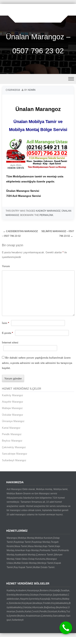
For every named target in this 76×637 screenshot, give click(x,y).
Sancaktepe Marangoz (14, 453)
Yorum (6, 266)
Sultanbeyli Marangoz (14, 460)
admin (31, 90)
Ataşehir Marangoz (12, 401)
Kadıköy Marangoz (12, 395)
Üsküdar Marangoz (12, 414)
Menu (38, 79)
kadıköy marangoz (48, 210)
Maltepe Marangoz (12, 408)
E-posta (7, 333)
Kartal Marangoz (11, 427)
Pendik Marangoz (12, 434)
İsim (5, 323)
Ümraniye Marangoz (13, 421)
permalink (46, 215)
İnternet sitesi (10, 342)
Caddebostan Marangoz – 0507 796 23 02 (20, 234)
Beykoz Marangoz (12, 440)
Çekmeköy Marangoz (14, 447)
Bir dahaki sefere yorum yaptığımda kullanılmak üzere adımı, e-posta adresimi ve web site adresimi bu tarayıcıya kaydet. (37, 363)
